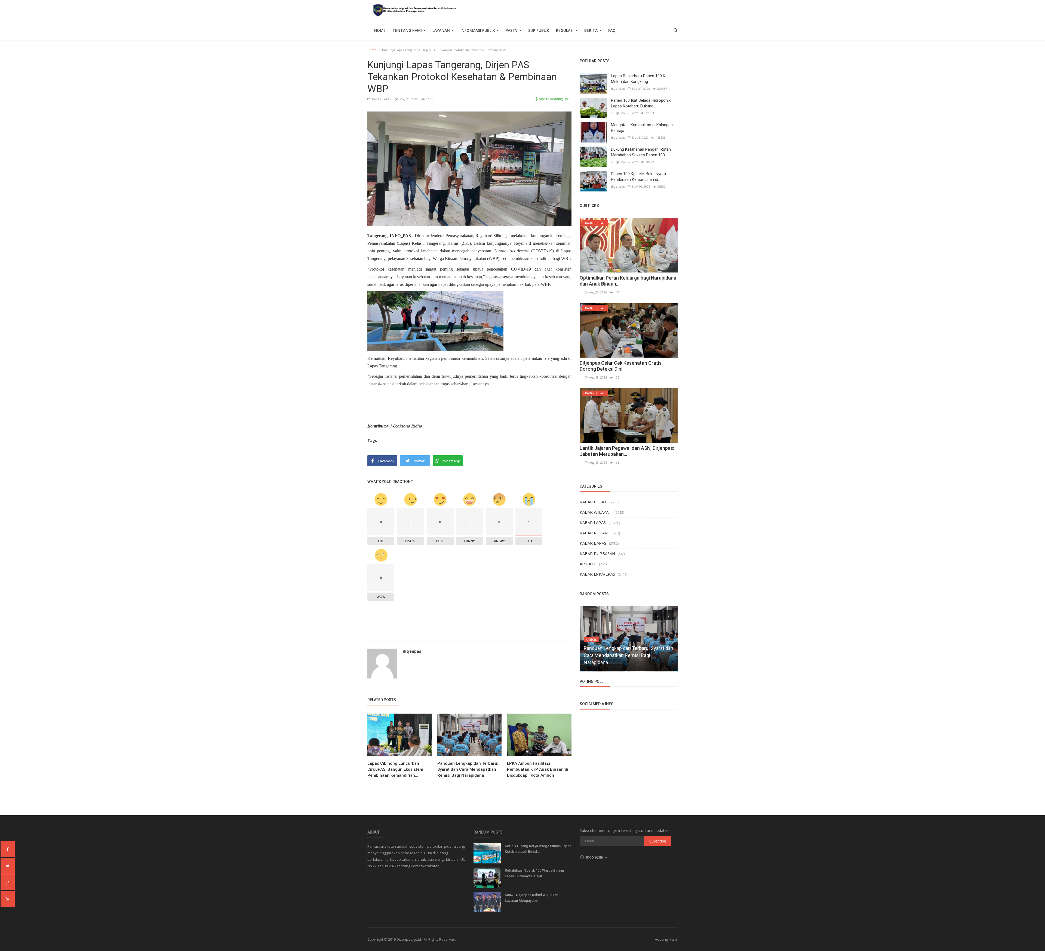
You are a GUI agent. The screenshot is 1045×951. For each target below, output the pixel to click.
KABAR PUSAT (593, 501)
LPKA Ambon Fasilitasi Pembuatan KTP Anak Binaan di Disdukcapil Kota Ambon (537, 769)
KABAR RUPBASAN (597, 553)
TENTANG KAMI (407, 30)
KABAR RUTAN (594, 532)
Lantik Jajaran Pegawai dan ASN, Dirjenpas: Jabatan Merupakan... (627, 451)
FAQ (612, 30)
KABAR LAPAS (381, 99)
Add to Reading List (553, 99)
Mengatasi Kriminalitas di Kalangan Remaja (642, 127)
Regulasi (565, 30)
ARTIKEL (588, 563)
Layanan (441, 30)
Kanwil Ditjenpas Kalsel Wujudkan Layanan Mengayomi (531, 898)
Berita (591, 30)
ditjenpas (412, 651)
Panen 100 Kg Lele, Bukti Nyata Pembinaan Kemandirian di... (638, 176)
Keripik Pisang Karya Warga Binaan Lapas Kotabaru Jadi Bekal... (538, 849)
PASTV (512, 30)
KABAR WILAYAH (596, 512)
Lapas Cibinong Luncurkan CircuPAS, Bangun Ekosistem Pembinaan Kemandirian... (395, 769)
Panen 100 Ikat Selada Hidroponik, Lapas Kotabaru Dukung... (641, 103)
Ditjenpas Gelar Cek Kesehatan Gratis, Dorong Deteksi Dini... (621, 366)
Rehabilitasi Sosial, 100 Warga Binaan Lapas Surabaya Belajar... (534, 873)
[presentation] (657, 615)
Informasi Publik (478, 30)
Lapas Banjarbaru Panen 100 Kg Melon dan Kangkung (639, 78)
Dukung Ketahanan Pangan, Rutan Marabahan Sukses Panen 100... (641, 152)
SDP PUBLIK (538, 30)
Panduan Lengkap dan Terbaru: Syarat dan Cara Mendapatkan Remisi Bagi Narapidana (467, 769)
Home (380, 30)
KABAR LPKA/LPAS (597, 574)
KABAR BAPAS (593, 543)
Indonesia (595, 857)
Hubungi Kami (666, 939)
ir (612, 113)
